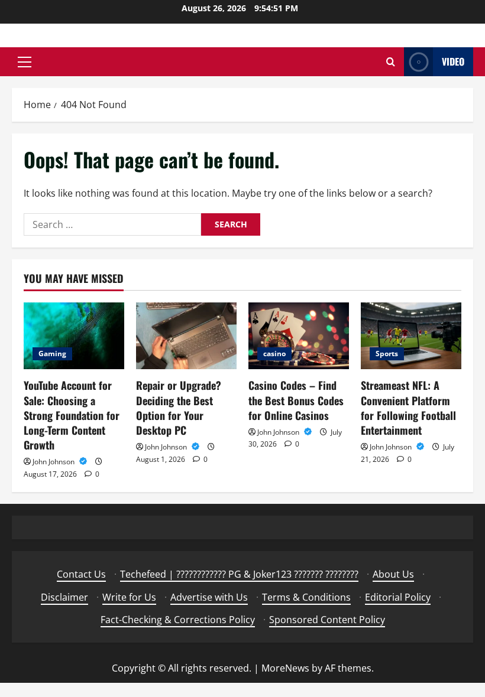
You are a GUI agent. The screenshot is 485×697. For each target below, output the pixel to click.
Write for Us (129, 597)
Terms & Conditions (306, 597)
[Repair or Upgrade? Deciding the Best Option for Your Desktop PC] (186, 335)
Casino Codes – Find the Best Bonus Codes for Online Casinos (296, 399)
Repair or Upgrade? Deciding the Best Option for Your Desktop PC (178, 407)
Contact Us (81, 574)
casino (274, 353)
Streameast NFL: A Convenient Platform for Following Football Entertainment (408, 407)
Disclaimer (64, 597)
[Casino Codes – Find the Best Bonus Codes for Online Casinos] (298, 335)
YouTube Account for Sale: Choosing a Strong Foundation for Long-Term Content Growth (71, 414)
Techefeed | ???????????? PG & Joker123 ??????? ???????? (239, 574)
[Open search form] (390, 61)
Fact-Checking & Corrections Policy (178, 619)
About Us (393, 574)
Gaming (52, 353)
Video (453, 61)
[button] (24, 62)
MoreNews (285, 668)
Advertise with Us (209, 597)
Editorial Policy (398, 597)
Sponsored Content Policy (327, 619)
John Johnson (54, 462)
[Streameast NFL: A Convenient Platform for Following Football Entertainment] (411, 335)
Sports (387, 353)
